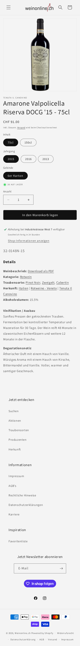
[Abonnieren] (61, 568)
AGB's (12, 486)
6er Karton (15, 176)
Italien (23, 288)
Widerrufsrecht (65, 633)
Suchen (14, 411)
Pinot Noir (33, 282)
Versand (21, 127)
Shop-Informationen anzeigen (28, 241)
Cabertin (62, 282)
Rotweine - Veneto (44, 288)
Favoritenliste (18, 541)
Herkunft (15, 449)
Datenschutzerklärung (23, 639)
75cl (11, 142)
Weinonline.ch (23, 632)
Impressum (16, 476)
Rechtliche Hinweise (22, 495)
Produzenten (18, 440)
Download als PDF (41, 271)
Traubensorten (19, 430)
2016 (28, 159)
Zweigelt (48, 282)
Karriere (14, 514)
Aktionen (15, 420)
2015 (11, 159)
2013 (45, 159)
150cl (28, 142)
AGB (41, 639)
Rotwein (26, 277)
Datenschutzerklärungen (26, 505)
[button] (8, 7)
